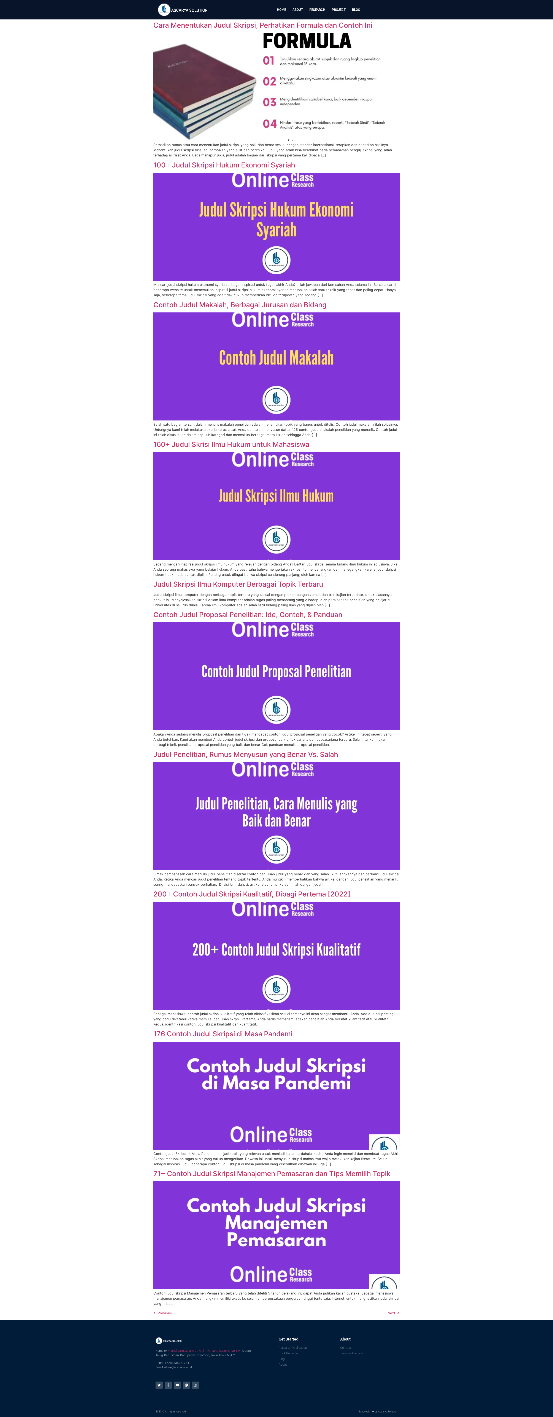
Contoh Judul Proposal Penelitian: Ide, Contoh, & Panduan (247, 614)
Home (281, 10)
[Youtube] (177, 1385)
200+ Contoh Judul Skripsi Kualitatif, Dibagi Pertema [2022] (251, 894)
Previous (162, 1313)
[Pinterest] (186, 1385)
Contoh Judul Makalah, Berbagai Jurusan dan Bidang (240, 305)
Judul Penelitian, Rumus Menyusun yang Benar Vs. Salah (245, 754)
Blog (356, 10)
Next (394, 1313)
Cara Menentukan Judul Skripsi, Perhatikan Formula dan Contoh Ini (262, 25)
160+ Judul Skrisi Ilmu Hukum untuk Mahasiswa (231, 444)
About (297, 10)
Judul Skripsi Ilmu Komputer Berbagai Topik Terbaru (238, 584)
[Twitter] (159, 1385)
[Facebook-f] (168, 1385)
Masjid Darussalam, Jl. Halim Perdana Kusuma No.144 (204, 1350)
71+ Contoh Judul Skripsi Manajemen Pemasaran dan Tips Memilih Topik (272, 1173)
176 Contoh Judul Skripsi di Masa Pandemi (222, 1034)
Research (317, 10)
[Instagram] (195, 1385)
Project (339, 10)
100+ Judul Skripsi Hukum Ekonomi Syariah (224, 165)
